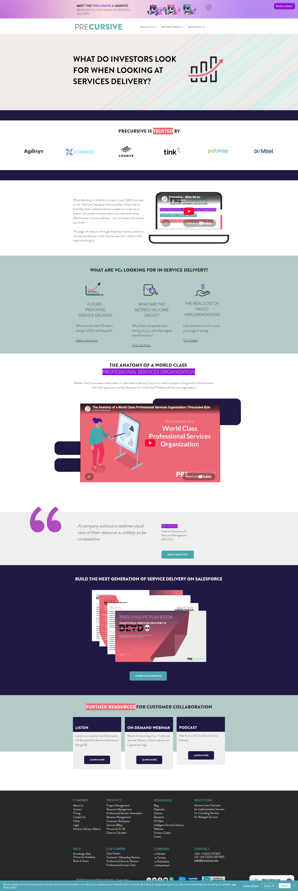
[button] (177, 555)
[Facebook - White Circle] (160, 879)
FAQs (76, 821)
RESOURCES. (163, 800)
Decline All (269, 885)
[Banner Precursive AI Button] (130, 7)
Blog (156, 805)
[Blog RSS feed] (171, 879)
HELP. (77, 849)
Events (157, 837)
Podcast (158, 813)
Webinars (159, 829)
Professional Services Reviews (122, 861)
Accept (284, 885)
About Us (78, 805)
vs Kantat (159, 854)
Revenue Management (118, 817)
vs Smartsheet (161, 865)
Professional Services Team (121, 865)
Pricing (77, 813)
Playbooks (159, 809)
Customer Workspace (118, 821)
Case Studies (113, 853)
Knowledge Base (82, 854)
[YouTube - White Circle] (165, 879)
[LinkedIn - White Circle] (149, 879)
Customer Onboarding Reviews (123, 857)
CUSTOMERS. (116, 849)
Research (159, 817)
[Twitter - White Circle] (154, 879)
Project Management (117, 805)
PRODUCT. (114, 800)
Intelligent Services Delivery (169, 825)
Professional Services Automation (124, 813)
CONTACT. (202, 849)
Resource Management (119, 809)
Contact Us (79, 817)
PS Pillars (159, 821)
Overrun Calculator (116, 833)
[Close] (294, 886)
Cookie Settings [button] (251, 885)
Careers (77, 809)
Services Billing (114, 825)
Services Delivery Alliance (87, 829)
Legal (76, 825)
